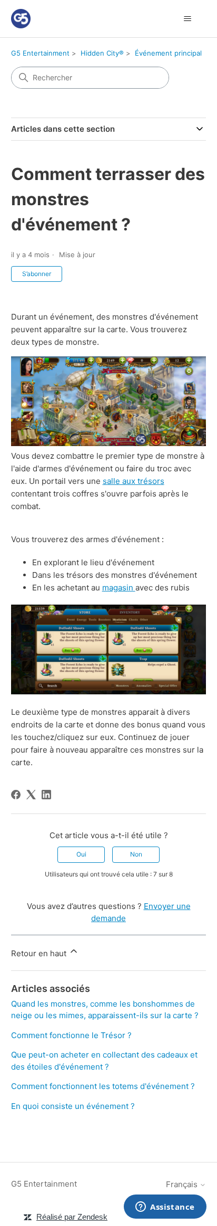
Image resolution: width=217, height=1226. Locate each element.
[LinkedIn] (46, 794)
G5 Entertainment (40, 53)
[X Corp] (31, 794)
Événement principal (168, 53)
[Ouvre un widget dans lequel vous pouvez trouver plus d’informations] (165, 1208)
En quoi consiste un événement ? (73, 1106)
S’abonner (36, 274)
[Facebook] (16, 794)
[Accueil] (21, 18)
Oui (81, 854)
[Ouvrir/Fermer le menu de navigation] (187, 18)
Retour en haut (39, 953)
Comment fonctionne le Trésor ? (71, 1035)
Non (136, 854)
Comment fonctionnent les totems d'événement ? (103, 1086)
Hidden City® (102, 53)
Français (183, 1184)
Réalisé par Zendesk (71, 1216)
